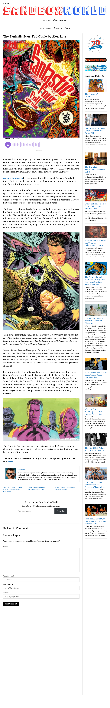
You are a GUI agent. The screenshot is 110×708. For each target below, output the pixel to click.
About (49, 28)
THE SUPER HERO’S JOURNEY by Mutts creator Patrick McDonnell (13, 489)
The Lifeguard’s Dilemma (92, 95)
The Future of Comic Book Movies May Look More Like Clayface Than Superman (95, 281)
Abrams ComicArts (13, 178)
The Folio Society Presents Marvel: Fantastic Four (37, 488)
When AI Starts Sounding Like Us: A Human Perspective (93, 411)
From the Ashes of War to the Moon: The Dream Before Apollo (95, 521)
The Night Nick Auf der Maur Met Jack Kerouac (95, 449)
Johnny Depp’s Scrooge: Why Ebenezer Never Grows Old (95, 130)
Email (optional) (8, 584)
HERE (10, 461)
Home (41, 28)
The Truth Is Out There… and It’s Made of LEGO (95, 169)
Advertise (58, 28)
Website (6, 593)
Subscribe (61, 511)
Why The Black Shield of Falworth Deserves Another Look (95, 206)
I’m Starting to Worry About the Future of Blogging (94, 320)
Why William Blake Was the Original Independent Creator (95, 242)
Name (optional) (8, 576)
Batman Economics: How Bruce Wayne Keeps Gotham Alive (96, 374)
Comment (6, 546)
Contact (68, 28)
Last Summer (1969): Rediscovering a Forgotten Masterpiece (95, 484)
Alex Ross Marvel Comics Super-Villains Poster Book (64, 488)
